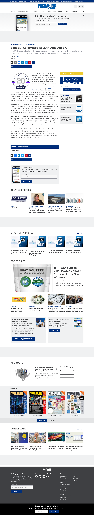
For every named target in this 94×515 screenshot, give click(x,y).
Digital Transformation (18, 444)
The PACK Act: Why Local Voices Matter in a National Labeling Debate (74, 310)
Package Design (58, 265)
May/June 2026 (37, 416)
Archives (52, 421)
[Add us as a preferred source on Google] (33, 62)
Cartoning (51, 249)
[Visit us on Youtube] (47, 476)
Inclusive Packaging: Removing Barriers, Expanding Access (35, 448)
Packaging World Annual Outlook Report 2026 (66, 119)
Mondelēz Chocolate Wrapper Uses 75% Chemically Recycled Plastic (17, 310)
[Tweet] (26, 62)
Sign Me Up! (62, 24)
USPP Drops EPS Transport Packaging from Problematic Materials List (56, 310)
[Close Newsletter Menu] (83, 15)
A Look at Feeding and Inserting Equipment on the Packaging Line (73, 252)
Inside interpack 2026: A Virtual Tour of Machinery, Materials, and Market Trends (19, 448)
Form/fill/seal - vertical (18, 249)
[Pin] (29, 62)
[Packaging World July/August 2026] (18, 402)
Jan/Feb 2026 (75, 416)
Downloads (32, 444)
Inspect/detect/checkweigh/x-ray (37, 249)
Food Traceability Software (68, 371)
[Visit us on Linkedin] (44, 476)
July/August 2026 (19, 416)
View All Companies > (72, 90)
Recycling (32, 306)
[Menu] (82, 6)
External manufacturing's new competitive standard (56, 447)
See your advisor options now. (23, 339)
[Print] (12, 62)
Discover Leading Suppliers (66, 108)
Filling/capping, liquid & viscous (23, 44)
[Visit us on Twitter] (40, 476)
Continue (54, 511)
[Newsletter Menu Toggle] (75, 6)
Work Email (24, 174)
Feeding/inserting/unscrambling (75, 249)
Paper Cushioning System (68, 367)
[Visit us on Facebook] (36, 476)
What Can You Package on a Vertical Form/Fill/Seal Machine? (19, 252)
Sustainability (70, 206)
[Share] (19, 62)
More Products (67, 376)
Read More (54, 330)
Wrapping (13, 306)
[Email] (15, 62)
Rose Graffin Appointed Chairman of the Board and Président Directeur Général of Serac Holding (37, 210)
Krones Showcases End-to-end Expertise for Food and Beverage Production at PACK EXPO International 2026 (46, 369)
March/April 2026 (56, 416)
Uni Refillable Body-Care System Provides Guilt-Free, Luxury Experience (74, 209)
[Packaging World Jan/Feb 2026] (75, 402)
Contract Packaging (54, 444)
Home (12, 206)
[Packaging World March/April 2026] (56, 402)
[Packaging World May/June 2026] (37, 402)
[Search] (79, 6)
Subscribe (42, 421)
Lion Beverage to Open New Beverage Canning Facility (55, 210)
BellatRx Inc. (18, 56)
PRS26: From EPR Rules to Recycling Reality (37, 309)
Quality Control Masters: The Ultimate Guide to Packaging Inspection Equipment (37, 253)
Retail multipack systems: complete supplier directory (74, 448)
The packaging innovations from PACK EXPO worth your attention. (66, 99)
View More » (80, 233)
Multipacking (70, 444)
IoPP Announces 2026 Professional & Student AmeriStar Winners (68, 272)
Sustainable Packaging (54, 306)
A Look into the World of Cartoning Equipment (56, 251)
